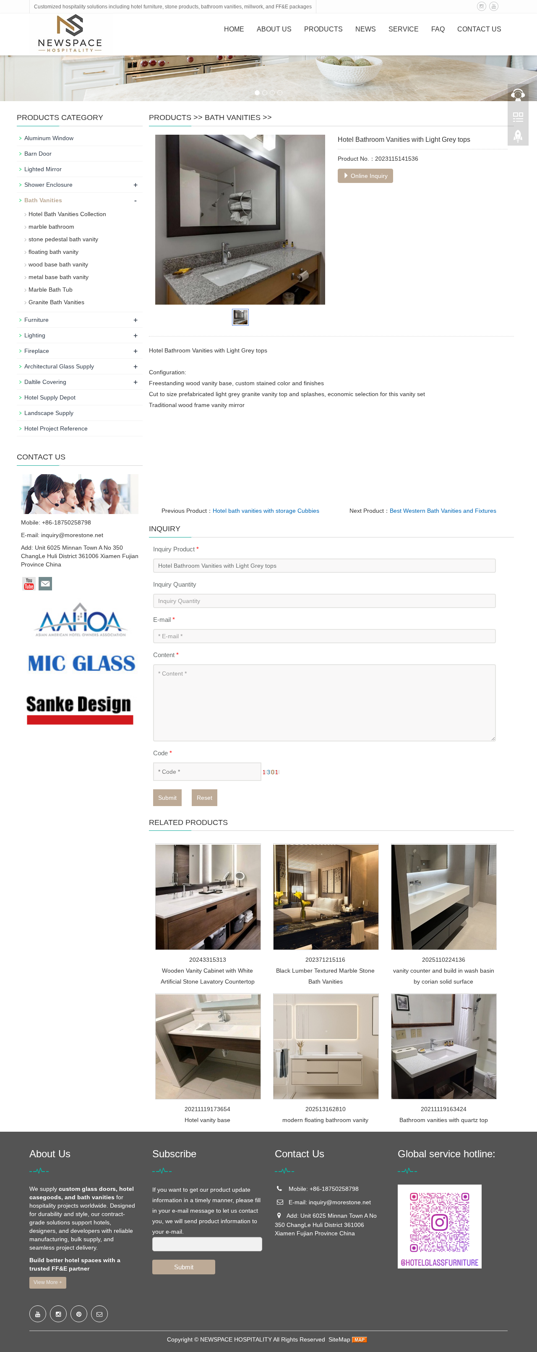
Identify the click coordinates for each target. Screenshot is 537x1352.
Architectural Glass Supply (59, 366)
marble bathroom (51, 226)
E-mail (164, 619)
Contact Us (479, 29)
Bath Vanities (233, 117)
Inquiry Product (176, 549)
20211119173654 (207, 1109)
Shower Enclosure (48, 184)
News (365, 29)
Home (234, 29)
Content (166, 654)
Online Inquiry (368, 175)
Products (323, 29)
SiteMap (339, 1339)
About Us (274, 29)
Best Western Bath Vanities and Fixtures (443, 510)
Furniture (36, 319)
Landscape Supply (48, 413)
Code (162, 753)
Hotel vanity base (207, 1120)
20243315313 (207, 959)
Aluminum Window (48, 138)
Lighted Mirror (43, 169)
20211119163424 (444, 1109)
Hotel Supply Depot (50, 397)
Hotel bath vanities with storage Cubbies (266, 510)
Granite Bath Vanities (56, 302)
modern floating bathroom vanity (325, 1120)
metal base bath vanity (59, 277)
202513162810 (325, 1109)
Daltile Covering (45, 381)
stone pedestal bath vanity (63, 239)
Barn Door (38, 153)
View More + (48, 1282)
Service (403, 29)
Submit (167, 797)
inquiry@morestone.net (72, 535)
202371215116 (325, 959)
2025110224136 (443, 959)
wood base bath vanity (58, 264)
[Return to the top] (518, 138)
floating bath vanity (53, 251)
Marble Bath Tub (51, 289)
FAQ (438, 29)
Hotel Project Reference (56, 428)
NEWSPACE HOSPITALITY (236, 1339)
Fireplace (36, 350)
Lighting (34, 335)
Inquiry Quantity (174, 584)
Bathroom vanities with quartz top (443, 1120)
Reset (204, 797)
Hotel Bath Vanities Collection (67, 214)
